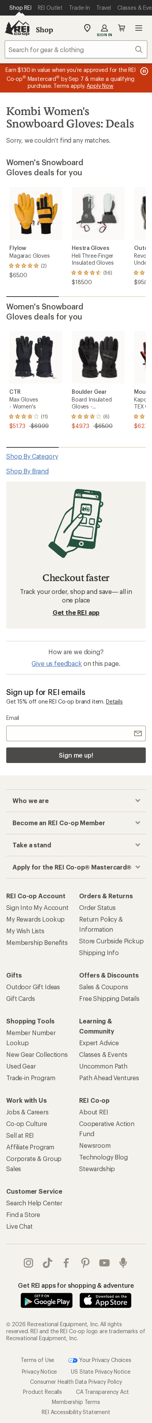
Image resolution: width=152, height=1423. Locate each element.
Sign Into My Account (37, 907)
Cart (121, 28)
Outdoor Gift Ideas (33, 986)
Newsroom (95, 1145)
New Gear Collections (37, 1054)
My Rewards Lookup (35, 919)
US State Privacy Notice (100, 1371)
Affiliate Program (30, 1147)
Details (114, 701)
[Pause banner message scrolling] (143, 71)
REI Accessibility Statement (76, 1411)
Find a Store (23, 1214)
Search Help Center (34, 1202)
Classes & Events (103, 1054)
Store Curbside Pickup (111, 941)
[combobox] (76, 49)
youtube (104, 1263)
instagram (28, 1263)
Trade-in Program (30, 1077)
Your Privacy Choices (104, 1359)
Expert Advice (99, 1042)
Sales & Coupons (103, 986)
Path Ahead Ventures (109, 1077)
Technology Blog (103, 1157)
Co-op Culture (26, 1123)
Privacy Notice (39, 1371)
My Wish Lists (25, 930)
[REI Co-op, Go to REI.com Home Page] (17, 28)
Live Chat (19, 1226)
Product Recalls (42, 1391)
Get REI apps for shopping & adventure (76, 1285)
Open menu (139, 28)
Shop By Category (32, 456)
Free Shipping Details (109, 998)
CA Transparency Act (102, 1391)
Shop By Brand (27, 471)
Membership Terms (76, 1401)
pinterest (85, 1263)
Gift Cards (20, 998)
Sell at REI (20, 1135)
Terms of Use (37, 1359)
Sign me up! (76, 755)
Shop (44, 29)
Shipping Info (99, 952)
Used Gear (21, 1066)
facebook (66, 1263)
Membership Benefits (37, 942)
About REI (93, 1112)
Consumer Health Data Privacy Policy (76, 1381)
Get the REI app (76, 612)
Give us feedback (56, 663)
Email (12, 717)
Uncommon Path (103, 1066)
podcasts (123, 1263)
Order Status (97, 907)
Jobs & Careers (27, 1112)
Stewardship (97, 1168)
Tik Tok (47, 1263)
